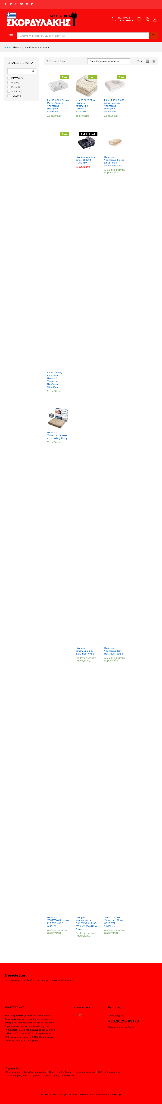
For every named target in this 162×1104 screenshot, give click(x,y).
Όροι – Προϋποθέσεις (60, 1072)
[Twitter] (10, 4)
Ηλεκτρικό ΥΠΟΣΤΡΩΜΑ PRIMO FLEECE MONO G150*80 (58, 921)
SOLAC (15, 91)
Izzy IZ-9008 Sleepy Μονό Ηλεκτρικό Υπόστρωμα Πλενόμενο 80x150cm (58, 106)
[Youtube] (21, 4)
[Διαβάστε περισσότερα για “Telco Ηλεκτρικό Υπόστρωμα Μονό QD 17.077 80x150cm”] (111, 912)
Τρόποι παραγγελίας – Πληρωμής (23, 1075)
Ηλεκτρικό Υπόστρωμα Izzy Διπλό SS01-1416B (85, 651)
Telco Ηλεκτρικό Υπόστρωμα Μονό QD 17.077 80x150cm (113, 921)
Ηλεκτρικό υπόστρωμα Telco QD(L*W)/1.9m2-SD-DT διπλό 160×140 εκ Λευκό (86, 923)
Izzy (13, 82)
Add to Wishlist (61, 95)
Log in (155, 21)
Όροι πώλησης (51, 1075)
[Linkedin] (32, 4)
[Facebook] (5, 4)
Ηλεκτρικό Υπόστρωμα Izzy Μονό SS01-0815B (113, 651)
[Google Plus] (16, 4)
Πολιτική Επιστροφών (109, 1072)
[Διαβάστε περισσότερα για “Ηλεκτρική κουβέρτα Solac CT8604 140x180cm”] (82, 151)
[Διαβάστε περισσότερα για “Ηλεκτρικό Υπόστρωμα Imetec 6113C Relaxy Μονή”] (54, 427)
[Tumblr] (27, 4)
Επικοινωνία (68, 1075)
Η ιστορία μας (13, 1072)
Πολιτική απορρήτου (85, 1072)
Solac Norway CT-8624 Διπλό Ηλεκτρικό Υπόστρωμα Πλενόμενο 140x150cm (57, 379)
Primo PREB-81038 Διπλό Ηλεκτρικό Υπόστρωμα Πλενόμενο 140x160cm (114, 106)
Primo (14, 87)
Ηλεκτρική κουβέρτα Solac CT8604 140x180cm (86, 160)
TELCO (15, 95)
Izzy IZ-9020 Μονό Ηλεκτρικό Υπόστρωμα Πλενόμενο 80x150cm (86, 106)
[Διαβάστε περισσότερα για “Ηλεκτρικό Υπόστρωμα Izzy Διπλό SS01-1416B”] (82, 642)
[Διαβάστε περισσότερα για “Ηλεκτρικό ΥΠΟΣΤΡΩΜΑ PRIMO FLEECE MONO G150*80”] (54, 912)
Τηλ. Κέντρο (124, 17)
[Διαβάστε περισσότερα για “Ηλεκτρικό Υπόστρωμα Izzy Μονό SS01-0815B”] (111, 642)
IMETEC (15, 78)
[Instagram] (80, 1015)
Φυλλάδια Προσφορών (34, 1072)
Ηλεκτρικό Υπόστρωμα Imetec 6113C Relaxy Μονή (57, 435)
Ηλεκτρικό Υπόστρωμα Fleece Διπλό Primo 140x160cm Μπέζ (114, 161)
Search (153, 35)
